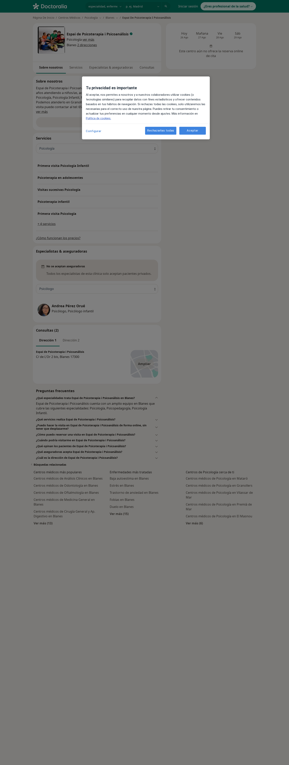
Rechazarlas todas (160, 130)
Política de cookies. (98, 118)
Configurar (93, 131)
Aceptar (192, 130)
